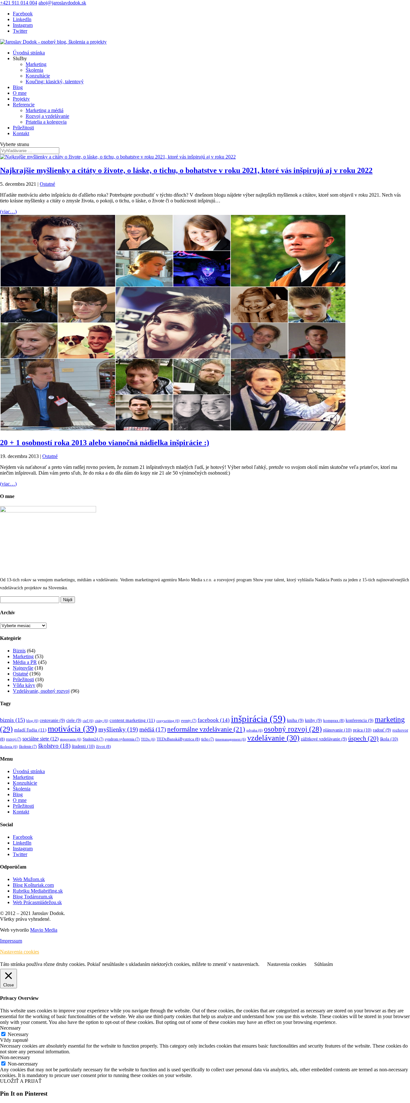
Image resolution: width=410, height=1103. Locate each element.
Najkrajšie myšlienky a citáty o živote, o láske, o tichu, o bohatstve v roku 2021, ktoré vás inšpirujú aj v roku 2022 (186, 170)
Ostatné (47, 184)
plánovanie (337, 729)
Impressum (11, 941)
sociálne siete (40, 738)
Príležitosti (23, 127)
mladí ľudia (30, 729)
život (103, 746)
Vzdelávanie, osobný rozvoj (41, 691)
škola (389, 738)
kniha (295, 720)
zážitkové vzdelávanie (324, 739)
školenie (28, 747)
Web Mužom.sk (29, 879)
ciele (73, 720)
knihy (313, 720)
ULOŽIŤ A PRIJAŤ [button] (21, 1081)
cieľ (88, 721)
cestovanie (52, 720)
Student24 (93, 739)
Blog (18, 87)
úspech (363, 738)
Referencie (24, 104)
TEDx (148, 739)
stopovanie (70, 739)
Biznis (19, 650)
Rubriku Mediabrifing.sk (38, 891)
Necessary (18, 1034)
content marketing (132, 720)
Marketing (36, 64)
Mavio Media (43, 930)
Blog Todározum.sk (33, 896)
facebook (214, 720)
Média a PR (25, 662)
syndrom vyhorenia (122, 739)
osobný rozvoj (293, 729)
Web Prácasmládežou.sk (37, 902)
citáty (101, 721)
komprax (333, 720)
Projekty (21, 99)
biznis (12, 720)
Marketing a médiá (44, 110)
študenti (83, 746)
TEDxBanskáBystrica (178, 739)
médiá (152, 729)
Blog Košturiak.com (33, 885)
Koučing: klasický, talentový (55, 81)
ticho (207, 739)
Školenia (34, 70)
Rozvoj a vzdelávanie (47, 116)
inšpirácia (258, 719)
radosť (382, 730)
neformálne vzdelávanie (206, 729)
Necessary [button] (10, 1028)
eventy (188, 721)
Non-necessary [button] (15, 1057)
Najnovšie (23, 668)
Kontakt (21, 133)
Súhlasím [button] (323, 964)
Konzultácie (38, 75)
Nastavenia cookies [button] (19, 951)
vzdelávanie (273, 738)
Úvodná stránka (29, 52)
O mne (20, 93)
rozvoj (13, 739)
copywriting (168, 721)
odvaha (254, 730)
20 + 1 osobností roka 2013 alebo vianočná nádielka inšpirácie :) (104, 442)
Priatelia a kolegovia (46, 122)
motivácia (72, 728)
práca (362, 729)
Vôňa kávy (24, 685)
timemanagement (230, 739)
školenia (9, 746)
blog (32, 721)
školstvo (54, 745)
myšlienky (118, 729)
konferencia (359, 720)
